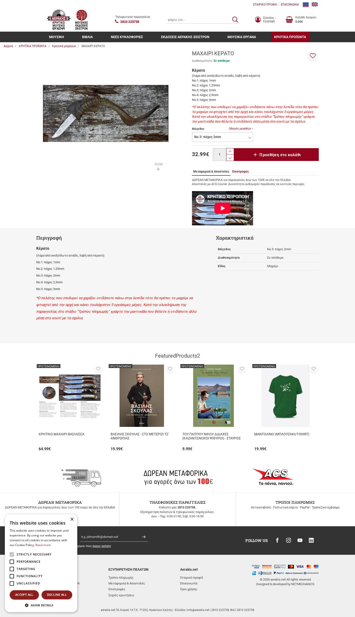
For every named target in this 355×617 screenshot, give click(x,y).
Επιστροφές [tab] (240, 171)
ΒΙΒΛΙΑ (87, 37)
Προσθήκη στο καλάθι (280, 154)
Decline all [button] (57, 595)
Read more (43, 545)
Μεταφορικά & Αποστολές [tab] (211, 171)
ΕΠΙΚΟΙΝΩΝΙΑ (290, 4)
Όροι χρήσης (188, 589)
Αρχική (8, 46)
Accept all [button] (24, 595)
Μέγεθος (198, 129)
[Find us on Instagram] (288, 540)
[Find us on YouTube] (300, 540)
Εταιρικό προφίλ (191, 577)
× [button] (72, 519)
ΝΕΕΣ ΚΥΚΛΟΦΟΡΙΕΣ (127, 37)
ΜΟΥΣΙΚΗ (56, 37)
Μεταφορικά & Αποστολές (126, 583)
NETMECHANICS (302, 584)
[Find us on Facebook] (277, 540)
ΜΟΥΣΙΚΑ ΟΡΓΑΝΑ (241, 37)
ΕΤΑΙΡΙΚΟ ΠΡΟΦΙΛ (265, 4)
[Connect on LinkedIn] (311, 540)
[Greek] (306, 4)
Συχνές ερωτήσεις (121, 595)
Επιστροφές (116, 589)
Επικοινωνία (188, 583)
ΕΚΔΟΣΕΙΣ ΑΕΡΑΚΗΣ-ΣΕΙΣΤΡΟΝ (185, 37)
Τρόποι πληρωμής (121, 577)
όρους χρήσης (101, 546)
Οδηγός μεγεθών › (241, 128)
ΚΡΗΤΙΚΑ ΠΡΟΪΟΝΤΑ (290, 37)
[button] (312, 55)
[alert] (41, 563)
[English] (315, 4)
